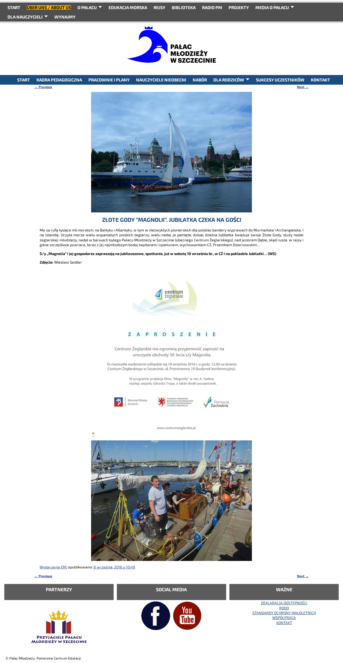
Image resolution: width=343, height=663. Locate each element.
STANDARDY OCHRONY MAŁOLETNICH (284, 612)
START (14, 7)
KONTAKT (320, 79)
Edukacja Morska (128, 7)
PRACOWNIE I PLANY (109, 79)
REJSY (159, 7)
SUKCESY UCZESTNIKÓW (280, 79)
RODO (284, 608)
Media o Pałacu (272, 7)
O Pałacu (87, 7)
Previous (43, 87)
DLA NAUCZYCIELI (25, 16)
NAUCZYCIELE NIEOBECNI (161, 79)
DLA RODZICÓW (228, 79)
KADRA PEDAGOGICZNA (59, 79)
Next (303, 87)
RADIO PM (212, 7)
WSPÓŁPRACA (284, 617)
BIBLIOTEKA (184, 7)
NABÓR (200, 79)
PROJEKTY (239, 7)
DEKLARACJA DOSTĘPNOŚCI (284, 603)
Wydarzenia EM (53, 567)
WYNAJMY (65, 16)
